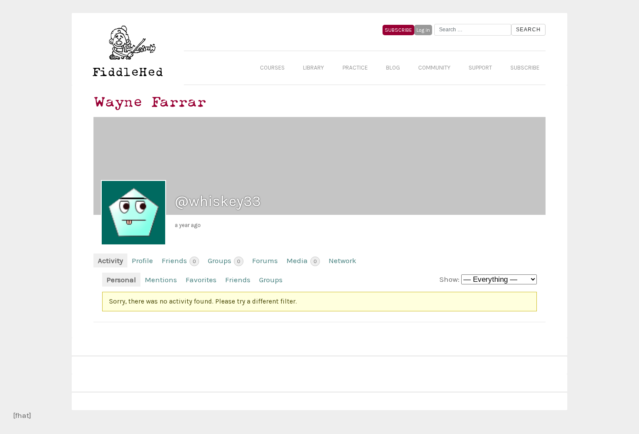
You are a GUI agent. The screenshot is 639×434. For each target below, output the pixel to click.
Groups (224, 260)
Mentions (161, 279)
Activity (110, 260)
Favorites (201, 279)
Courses (272, 67)
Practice (355, 67)
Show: (449, 279)
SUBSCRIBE (398, 30)
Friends (179, 260)
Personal (121, 279)
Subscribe (524, 67)
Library (313, 67)
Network (342, 260)
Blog (393, 67)
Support (480, 67)
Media (301, 260)
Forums (265, 260)
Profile (142, 260)
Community (434, 67)
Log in (423, 30)
